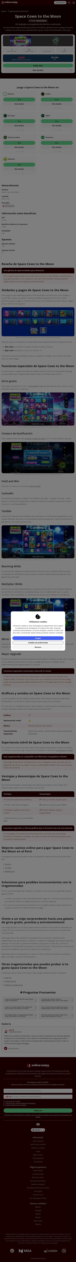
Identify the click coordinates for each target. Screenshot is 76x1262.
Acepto (38, 638)
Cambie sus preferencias (38, 643)
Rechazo (38, 647)
